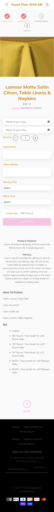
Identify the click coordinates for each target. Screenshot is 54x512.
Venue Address (10, 164)
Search (16, 427)
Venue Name (9, 146)
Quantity (7, 137)
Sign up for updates (27, 452)
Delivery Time (10, 182)
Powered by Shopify (27, 491)
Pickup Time (9, 196)
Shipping (16, 108)
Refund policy (27, 432)
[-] (15, 138)
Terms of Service (32, 427)
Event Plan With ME (27, 4)
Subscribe (39, 467)
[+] (35, 138)
